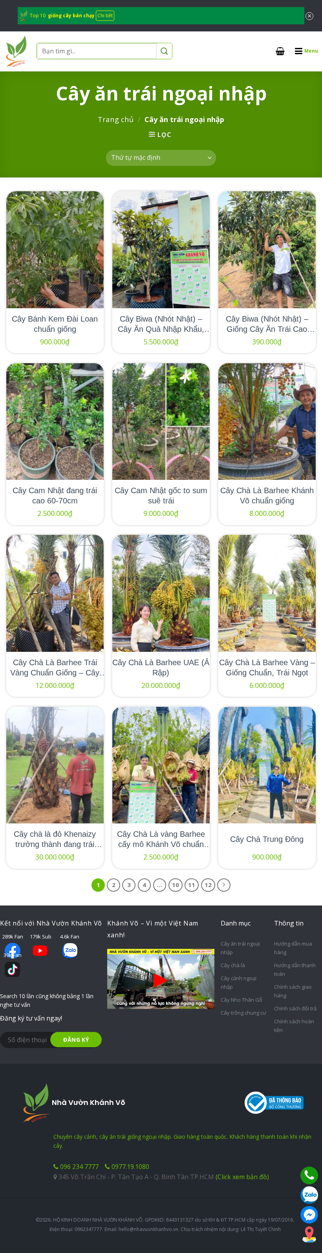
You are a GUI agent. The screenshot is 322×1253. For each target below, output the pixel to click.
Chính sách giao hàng (293, 991)
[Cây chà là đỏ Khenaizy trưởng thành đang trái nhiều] (55, 765)
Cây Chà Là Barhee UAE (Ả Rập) (160, 667)
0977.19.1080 (129, 1166)
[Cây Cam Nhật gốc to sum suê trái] (161, 421)
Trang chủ (116, 119)
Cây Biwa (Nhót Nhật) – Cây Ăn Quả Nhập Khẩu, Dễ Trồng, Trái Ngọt (161, 324)
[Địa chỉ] (309, 1234)
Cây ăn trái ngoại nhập (240, 948)
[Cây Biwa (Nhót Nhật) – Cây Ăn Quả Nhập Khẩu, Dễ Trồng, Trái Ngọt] (161, 249)
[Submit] (164, 51)
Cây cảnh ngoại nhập (238, 982)
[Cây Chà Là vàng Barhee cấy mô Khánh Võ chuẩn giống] (161, 765)
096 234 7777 (79, 1166)
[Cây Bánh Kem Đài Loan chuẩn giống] (55, 249)
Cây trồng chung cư (243, 1012)
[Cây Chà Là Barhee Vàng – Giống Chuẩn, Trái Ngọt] (267, 593)
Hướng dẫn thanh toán (295, 969)
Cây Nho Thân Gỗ (241, 999)
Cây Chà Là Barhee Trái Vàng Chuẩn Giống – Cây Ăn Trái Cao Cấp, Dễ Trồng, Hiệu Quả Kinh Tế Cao (54, 668)
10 (175, 885)
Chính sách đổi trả (295, 1008)
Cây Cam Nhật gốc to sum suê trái (161, 495)
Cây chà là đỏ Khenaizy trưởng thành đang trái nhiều (55, 839)
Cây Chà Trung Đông (267, 839)
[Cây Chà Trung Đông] (267, 765)
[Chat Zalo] (309, 1195)
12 (208, 885)
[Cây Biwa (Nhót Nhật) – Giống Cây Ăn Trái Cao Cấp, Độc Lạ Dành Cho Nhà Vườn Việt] (267, 249)
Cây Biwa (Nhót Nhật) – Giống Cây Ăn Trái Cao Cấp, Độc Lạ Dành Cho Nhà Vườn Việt (267, 324)
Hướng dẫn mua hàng (293, 948)
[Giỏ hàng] (280, 51)
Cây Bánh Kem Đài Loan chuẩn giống (55, 324)
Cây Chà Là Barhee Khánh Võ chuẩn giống (267, 495)
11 (191, 885)
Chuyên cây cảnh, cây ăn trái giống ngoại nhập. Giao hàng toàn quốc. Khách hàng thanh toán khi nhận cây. (182, 1141)
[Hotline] (309, 1175)
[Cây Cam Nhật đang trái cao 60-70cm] (55, 421)
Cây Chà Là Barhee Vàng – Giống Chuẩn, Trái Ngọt (267, 667)
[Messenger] (309, 1215)
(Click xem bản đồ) (242, 1177)
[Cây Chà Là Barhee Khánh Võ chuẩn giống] (267, 421)
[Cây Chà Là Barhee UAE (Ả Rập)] (161, 593)
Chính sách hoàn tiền (294, 1025)
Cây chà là (233, 965)
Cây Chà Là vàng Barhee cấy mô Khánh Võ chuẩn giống (161, 839)
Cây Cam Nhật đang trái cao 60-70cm (55, 495)
